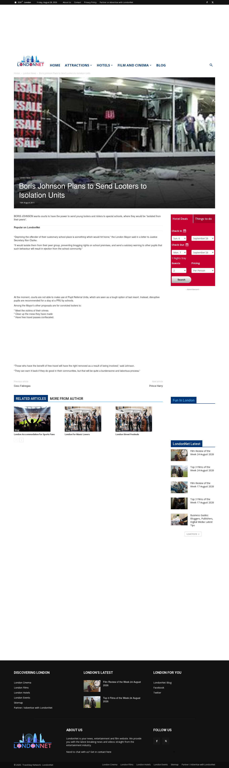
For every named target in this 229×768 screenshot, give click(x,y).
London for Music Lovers (77, 434)
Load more (192, 534)
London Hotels (22, 692)
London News (29, 73)
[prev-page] (16, 440)
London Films (21, 687)
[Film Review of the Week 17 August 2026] (179, 487)
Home (55, 65)
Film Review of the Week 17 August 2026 (202, 484)
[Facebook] (207, 2)
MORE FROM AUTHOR (66, 399)
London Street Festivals (127, 434)
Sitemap (18, 702)
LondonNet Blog (162, 682)
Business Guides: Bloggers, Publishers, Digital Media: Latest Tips (201, 520)
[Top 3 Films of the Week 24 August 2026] (179, 471)
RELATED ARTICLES (31, 399)
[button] (211, 65)
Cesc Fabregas (22, 385)
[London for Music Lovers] (88, 419)
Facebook (158, 687)
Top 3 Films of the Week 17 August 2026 (202, 501)
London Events (22, 697)
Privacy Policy (90, 2)
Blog (161, 65)
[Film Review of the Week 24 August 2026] (179, 455)
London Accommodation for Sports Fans (34, 434)
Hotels (103, 65)
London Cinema (22, 682)
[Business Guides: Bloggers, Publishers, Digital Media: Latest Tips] (179, 519)
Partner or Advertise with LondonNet (116, 2)
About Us (67, 2)
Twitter (157, 692)
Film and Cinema (133, 65)
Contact (77, 2)
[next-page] (21, 440)
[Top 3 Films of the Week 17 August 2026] (179, 503)
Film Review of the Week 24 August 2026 (202, 452)
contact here (104, 751)
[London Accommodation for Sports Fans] (37, 419)
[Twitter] (212, 2)
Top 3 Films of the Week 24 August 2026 (202, 468)
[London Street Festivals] (139, 419)
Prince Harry (156, 385)
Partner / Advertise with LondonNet (33, 707)
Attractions (77, 65)
